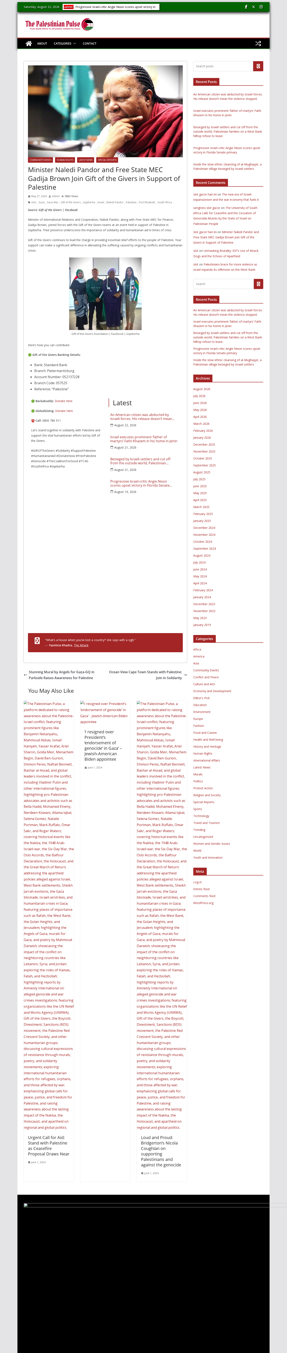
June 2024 (200, 569)
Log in (197, 882)
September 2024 (204, 548)
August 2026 (201, 389)
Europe (198, 719)
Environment (202, 712)
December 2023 (204, 604)
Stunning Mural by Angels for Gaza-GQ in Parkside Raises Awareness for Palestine (61, 675)
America (198, 656)
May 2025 (200, 493)
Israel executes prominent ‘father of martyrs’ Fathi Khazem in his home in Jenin (143, 439)
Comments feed (204, 896)
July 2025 (199, 479)
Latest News (85, 159)
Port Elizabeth (147, 202)
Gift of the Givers (71, 202)
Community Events (40, 159)
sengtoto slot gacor (206, 208)
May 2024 (200, 576)
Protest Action (203, 788)
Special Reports (107, 159)
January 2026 (202, 438)
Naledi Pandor (115, 202)
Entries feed (201, 889)
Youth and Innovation (207, 857)
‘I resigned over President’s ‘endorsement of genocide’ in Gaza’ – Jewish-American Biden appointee (103, 745)
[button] (73, 43)
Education (200, 705)
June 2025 (200, 486)
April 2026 (200, 417)
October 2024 (202, 542)
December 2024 (204, 528)
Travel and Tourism (206, 823)
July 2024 (199, 562)
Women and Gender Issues (211, 844)
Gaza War (52, 202)
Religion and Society (207, 795)
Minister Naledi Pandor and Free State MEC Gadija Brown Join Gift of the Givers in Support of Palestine (226, 237)
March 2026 (201, 424)
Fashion (198, 726)
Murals (198, 774)
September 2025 (204, 465)
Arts (33, 202)
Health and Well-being (208, 740)
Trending (199, 830)
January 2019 (202, 625)
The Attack (81, 645)
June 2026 (200, 403)
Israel (100, 202)
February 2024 (203, 590)
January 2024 (202, 597)
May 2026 (200, 410)
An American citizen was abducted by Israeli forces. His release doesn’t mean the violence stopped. (141, 417)
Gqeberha (89, 202)
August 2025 (201, 472)
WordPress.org (203, 903)
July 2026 (199, 396)
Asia (196, 663)
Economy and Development (212, 691)
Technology (201, 816)
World (197, 851)
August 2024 (201, 555)
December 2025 (204, 444)
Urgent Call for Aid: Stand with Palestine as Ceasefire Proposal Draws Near (48, 1146)
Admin (56, 196)
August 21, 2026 (125, 447)
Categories (62, 43)
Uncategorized (203, 837)
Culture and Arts (204, 684)
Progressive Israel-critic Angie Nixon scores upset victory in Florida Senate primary (114, 9)
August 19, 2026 (125, 492)
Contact (89, 43)
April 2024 (200, 583)
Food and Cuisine (205, 733)
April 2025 (200, 500)
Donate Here (63, 401)
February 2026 (203, 431)
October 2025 (202, 458)
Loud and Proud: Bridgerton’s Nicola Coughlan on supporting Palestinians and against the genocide (161, 1151)
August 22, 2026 (125, 425)
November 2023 (204, 611)
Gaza (41, 202)
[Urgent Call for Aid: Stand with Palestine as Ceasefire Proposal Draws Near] (49, 703)
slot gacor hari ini (205, 194)
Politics (198, 781)
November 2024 (204, 535)
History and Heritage (207, 746)
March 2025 (201, 507)
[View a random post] (258, 43)
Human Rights (65, 159)
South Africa (165, 202)
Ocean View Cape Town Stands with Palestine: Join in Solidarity (145, 675)
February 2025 (203, 514)
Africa (197, 649)
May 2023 (200, 618)
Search (258, 66)
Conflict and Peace (206, 677)
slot (195, 251)
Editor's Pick (201, 698)
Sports (197, 809)
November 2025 (204, 451)
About (42, 43)
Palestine (131, 202)
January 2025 (202, 521)
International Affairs (206, 760)
